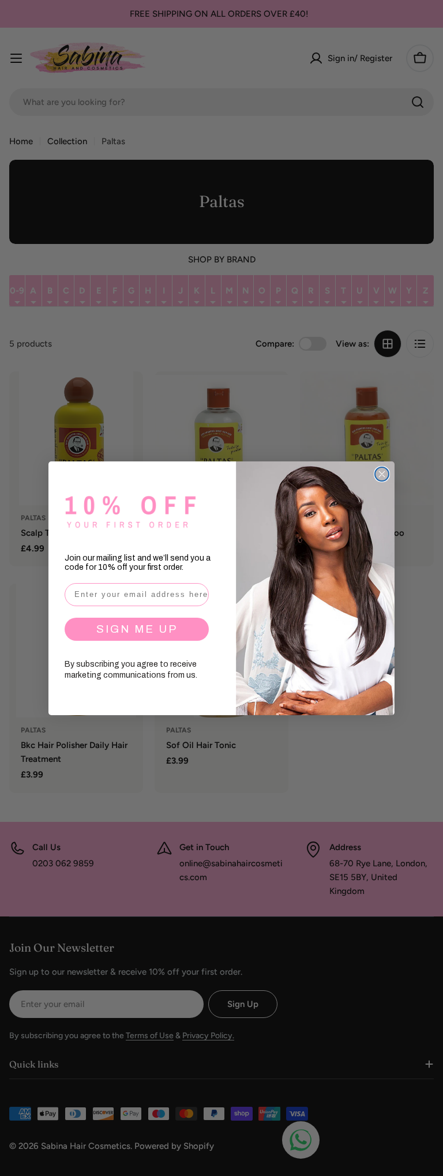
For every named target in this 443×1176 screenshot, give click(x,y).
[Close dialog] (382, 474)
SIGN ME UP (137, 629)
